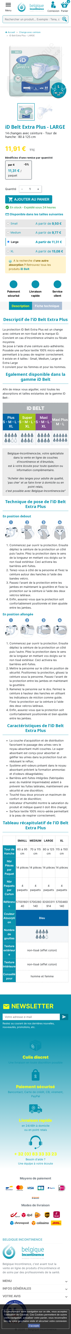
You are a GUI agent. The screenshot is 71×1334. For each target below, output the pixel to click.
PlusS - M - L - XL (11, 422)
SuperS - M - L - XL (27, 422)
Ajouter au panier (28, 199)
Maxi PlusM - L (60, 422)
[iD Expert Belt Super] (27, 437)
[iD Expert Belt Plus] (10, 437)
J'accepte (34, 1325)
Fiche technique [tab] (47, 306)
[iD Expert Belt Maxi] (43, 437)
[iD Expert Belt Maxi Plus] (60, 437)
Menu (7, 1281)
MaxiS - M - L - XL (44, 422)
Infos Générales (17, 1288)
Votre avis (12, 1296)
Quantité (10, 189)
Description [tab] (20, 306)
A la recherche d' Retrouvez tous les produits (30, 265)
